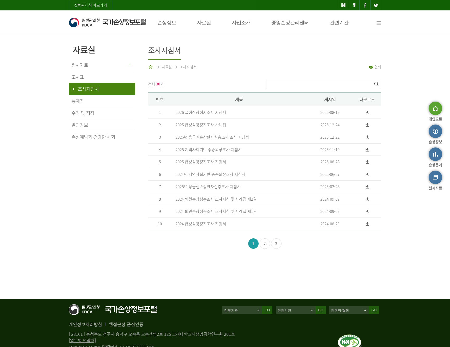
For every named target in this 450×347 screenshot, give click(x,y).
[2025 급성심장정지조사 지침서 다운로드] (367, 162)
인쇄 (377, 66)
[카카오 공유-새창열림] (354, 5)
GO (267, 310)
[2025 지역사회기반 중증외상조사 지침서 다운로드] (367, 149)
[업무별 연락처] (82, 340)
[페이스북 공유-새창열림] (365, 5)
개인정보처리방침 (85, 324)
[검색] (377, 84)
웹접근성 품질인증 (126, 324)
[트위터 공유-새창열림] (376, 5)
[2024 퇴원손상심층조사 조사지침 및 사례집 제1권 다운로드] (367, 211)
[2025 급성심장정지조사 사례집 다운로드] (367, 125)
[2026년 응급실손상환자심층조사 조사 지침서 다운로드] (367, 137)
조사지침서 (188, 66)
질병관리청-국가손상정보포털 (107, 22)
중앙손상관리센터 (290, 22)
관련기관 (339, 22)
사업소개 (241, 22)
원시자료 (79, 65)
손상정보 (166, 22)
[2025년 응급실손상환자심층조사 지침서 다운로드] (367, 186)
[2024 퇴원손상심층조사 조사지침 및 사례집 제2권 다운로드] (367, 199)
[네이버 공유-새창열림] (343, 5)
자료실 (204, 22)
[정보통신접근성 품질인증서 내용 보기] (350, 337)
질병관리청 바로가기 (90, 5)
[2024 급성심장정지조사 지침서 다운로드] (367, 224)
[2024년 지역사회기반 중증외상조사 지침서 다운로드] (367, 174)
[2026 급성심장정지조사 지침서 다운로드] (367, 112)
